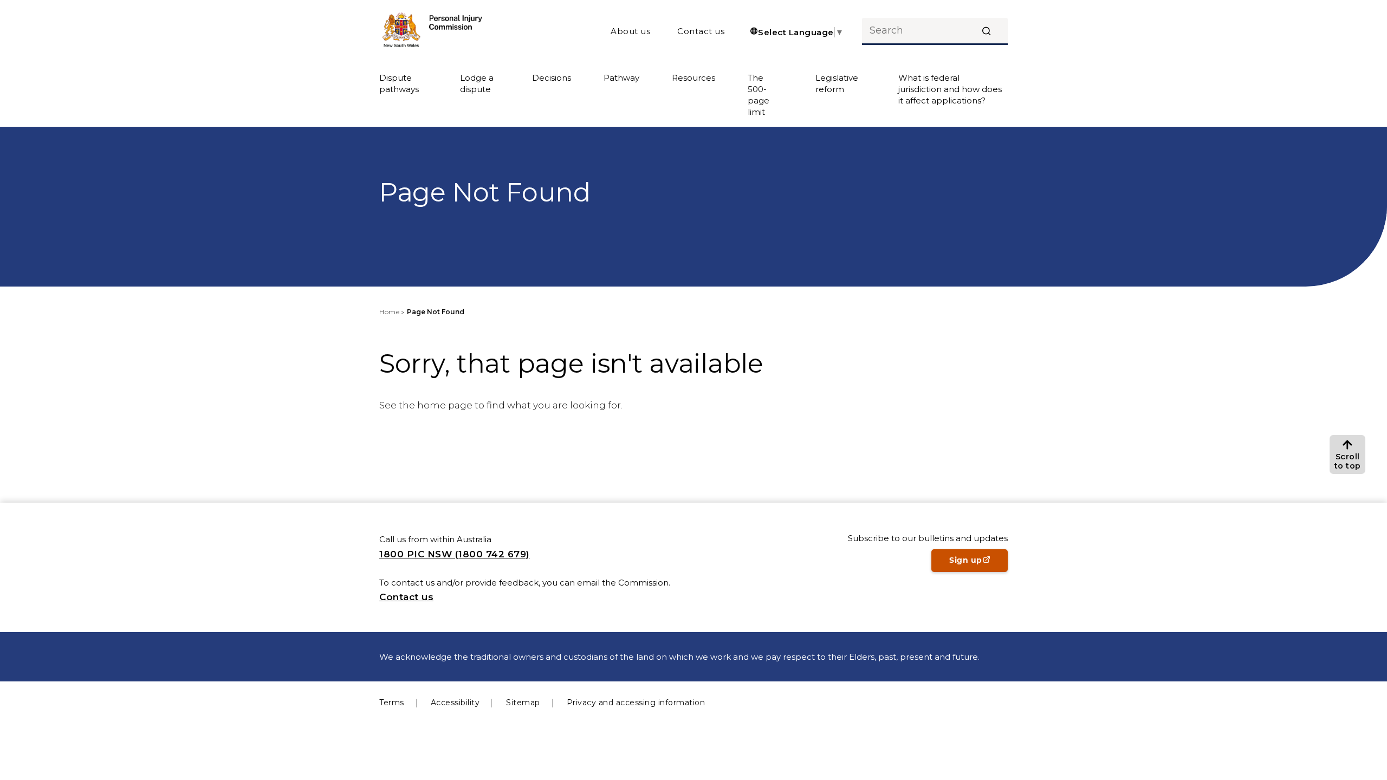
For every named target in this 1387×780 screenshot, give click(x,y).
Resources (693, 78)
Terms (391, 702)
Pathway (621, 78)
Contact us (700, 31)
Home (389, 312)
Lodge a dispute (477, 83)
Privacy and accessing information (636, 702)
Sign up (978, 563)
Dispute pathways (399, 83)
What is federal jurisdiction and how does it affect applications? (950, 89)
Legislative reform (836, 83)
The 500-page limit (758, 95)
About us (630, 31)
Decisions (551, 78)
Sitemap (523, 702)
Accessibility (455, 702)
